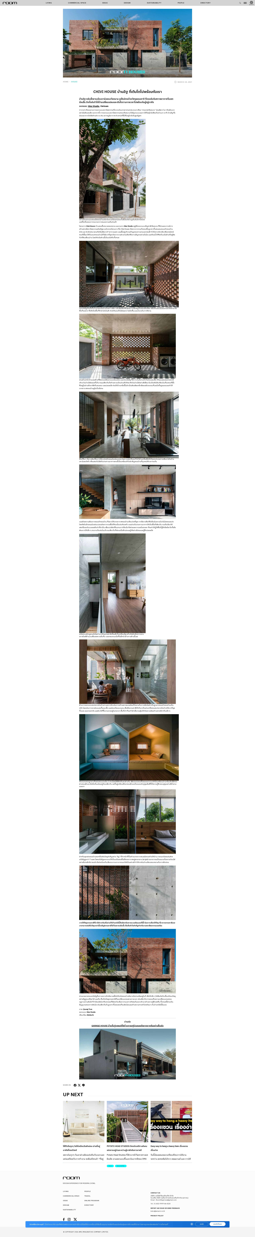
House (74, 82)
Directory (206, 3)
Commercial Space (77, 3)
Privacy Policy (157, 1216)
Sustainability (154, 3)
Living (49, 3)
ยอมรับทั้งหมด (217, 1224)
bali (110, 1166)
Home (65, 82)
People (181, 3)
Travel (87, 1196)
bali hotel (121, 1166)
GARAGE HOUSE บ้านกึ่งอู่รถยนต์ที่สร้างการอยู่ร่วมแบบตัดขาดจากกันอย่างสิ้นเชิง (128, 1026)
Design (127, 3)
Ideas (105, 3)
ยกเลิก (202, 1224)
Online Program (91, 1200)
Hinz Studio (93, 106)
